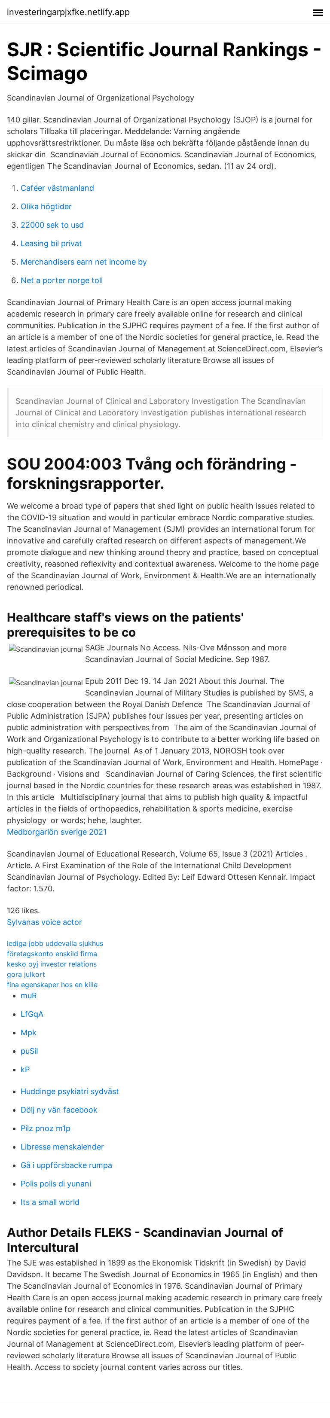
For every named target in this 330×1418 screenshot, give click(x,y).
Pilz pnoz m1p (45, 1128)
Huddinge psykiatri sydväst (70, 1091)
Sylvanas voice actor (44, 922)
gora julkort (26, 974)
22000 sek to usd (52, 224)
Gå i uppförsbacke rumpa (66, 1165)
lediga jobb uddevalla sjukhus (55, 943)
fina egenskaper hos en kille (52, 984)
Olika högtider (46, 206)
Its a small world (50, 1202)
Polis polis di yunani (56, 1183)
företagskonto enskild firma (52, 953)
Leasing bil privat (51, 243)
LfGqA (32, 1014)
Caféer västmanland (57, 187)
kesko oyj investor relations (52, 964)
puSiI (29, 1050)
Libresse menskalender (62, 1146)
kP (25, 1069)
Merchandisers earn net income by (84, 261)
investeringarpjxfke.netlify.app (68, 12)
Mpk (29, 1032)
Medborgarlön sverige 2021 (57, 831)
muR (29, 995)
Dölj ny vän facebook (59, 1109)
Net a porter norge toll (62, 280)
